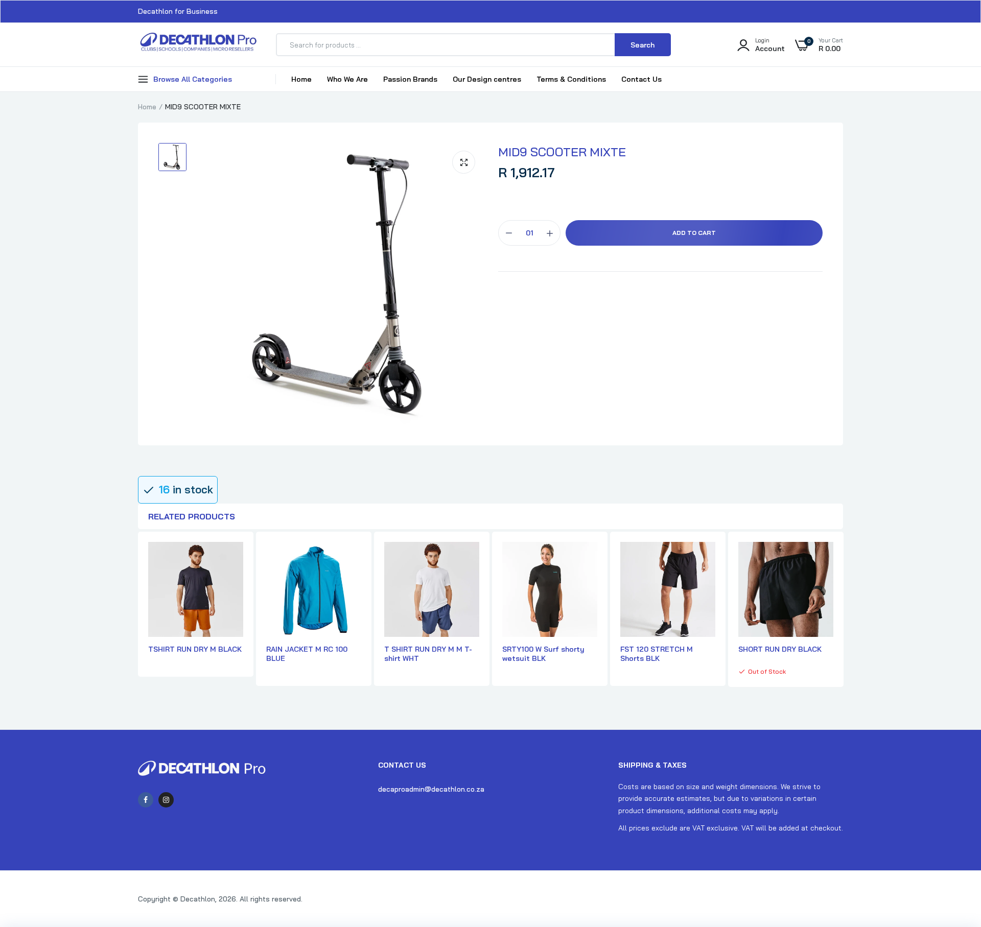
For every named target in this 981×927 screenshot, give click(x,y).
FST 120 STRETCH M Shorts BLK (656, 654)
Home (301, 79)
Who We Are (347, 79)
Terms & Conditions (571, 79)
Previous (138, 615)
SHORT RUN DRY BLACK (780, 649)
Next (843, 615)
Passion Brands (410, 79)
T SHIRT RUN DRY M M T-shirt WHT (428, 654)
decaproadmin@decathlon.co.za (431, 789)
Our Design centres (487, 79)
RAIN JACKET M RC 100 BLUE (306, 654)
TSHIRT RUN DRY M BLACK (195, 649)
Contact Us (641, 79)
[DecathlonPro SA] (198, 45)
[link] (953, 853)
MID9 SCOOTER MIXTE (562, 151)
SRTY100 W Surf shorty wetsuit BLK (543, 654)
